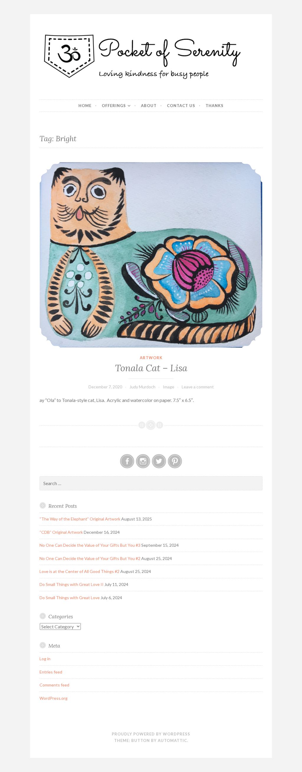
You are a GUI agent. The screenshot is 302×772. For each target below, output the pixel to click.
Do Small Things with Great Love (70, 597)
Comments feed (54, 684)
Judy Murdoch (142, 386)
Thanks (215, 105)
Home (84, 105)
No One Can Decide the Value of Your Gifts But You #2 (90, 558)
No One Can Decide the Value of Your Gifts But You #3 (90, 545)
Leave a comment (198, 386)
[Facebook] (127, 461)
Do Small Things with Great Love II (72, 584)
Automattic (172, 740)
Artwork (151, 357)
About (149, 105)
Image (168, 386)
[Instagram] (143, 461)
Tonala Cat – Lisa (151, 368)
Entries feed (51, 671)
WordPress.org (54, 698)
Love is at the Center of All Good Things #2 (79, 571)
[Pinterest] (175, 461)
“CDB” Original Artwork (61, 532)
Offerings (114, 105)
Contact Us (181, 105)
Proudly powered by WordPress (151, 734)
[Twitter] (159, 461)
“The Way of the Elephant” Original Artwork (80, 518)
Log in (45, 658)
